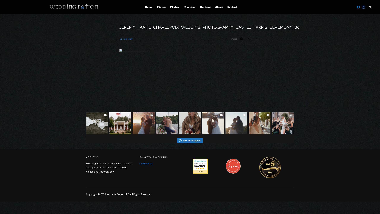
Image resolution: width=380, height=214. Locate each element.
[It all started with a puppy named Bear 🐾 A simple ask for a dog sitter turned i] (236, 123)
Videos (161, 7)
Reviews (205, 7)
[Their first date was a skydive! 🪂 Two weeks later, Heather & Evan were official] (97, 123)
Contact (232, 7)
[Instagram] (363, 7)
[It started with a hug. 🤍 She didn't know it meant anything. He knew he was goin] (190, 123)
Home (148, 7)
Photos (174, 7)
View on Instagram (192, 140)
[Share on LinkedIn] (256, 39)
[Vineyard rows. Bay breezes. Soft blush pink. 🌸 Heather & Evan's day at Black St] (120, 123)
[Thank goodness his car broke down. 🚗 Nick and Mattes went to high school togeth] (167, 123)
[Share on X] (249, 39)
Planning (189, 7)
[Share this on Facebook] (241, 39)
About (219, 7)
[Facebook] (358, 7)
